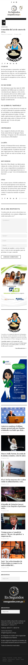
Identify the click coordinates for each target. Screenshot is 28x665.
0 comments (24, 198)
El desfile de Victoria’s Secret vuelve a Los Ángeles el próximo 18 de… (13, 506)
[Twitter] (14, 2)
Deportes (5, 659)
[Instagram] (16, 2)
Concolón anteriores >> (21, 348)
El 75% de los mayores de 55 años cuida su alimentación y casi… (13, 481)
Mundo (20, 657)
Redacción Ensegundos (6, 34)
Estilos (22, 659)
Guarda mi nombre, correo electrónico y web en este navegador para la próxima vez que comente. (13, 250)
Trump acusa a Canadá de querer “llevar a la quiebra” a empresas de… (12, 534)
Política (4, 657)
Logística (10, 661)
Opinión (18, 659)
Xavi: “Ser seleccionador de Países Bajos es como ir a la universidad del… (11, 563)
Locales (15, 657)
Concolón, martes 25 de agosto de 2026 (11, 341)
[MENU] (3, 22)
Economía (9, 657)
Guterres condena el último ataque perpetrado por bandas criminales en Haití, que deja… (13, 428)
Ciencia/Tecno (11, 659)
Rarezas (4, 661)
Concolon (4, 27)
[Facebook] (11, 2)
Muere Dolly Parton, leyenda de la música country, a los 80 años (13, 455)
